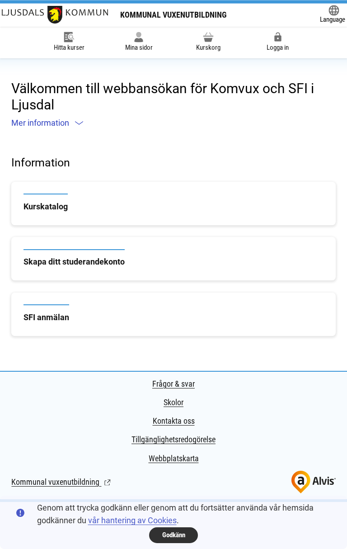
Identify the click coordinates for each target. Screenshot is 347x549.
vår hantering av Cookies (132, 520)
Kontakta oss (174, 421)
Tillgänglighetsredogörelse (173, 439)
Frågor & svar (173, 383)
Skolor (173, 402)
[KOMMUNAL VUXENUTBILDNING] (55, 15)
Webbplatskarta (174, 458)
